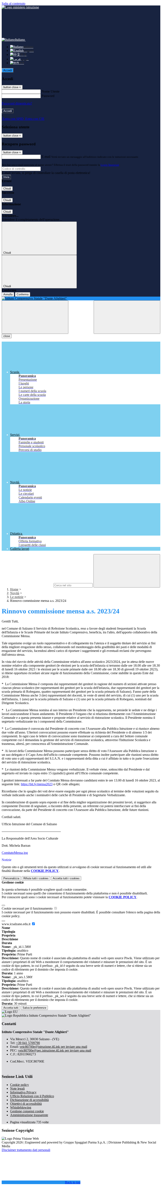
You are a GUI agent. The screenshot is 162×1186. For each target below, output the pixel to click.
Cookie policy (19, 1085)
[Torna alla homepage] (81, 298)
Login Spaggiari (110, 164)
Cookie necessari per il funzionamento (27, 908)
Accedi (7, 70)
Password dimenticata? (17, 103)
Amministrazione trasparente (29, 1115)
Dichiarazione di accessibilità (29, 1100)
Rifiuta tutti (36, 878)
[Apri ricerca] (127, 317)
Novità (14, 593)
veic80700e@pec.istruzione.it (54, 1050)
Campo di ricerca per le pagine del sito (27, 585)
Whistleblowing (20, 1107)
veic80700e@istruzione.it (53, 1046)
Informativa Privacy (23, 1092)
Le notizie (16, 597)
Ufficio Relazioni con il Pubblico (32, 1096)
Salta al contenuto (13, 3)
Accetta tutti (66, 878)
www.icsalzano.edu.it (16, 924)
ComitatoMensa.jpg (15, 852)
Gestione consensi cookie (27, 1111)
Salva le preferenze (34, 1007)
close (6, 336)
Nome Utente (50, 91)
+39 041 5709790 (28, 1043)
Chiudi (7, 188)
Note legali (17, 1088)
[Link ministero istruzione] (20, 7)
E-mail (46, 156)
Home (14, 589)
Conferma (22, 294)
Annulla (7, 294)
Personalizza (11, 878)
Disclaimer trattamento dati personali (26, 1150)
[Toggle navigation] (35, 317)
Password (48, 96)
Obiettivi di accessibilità (26, 1103)
